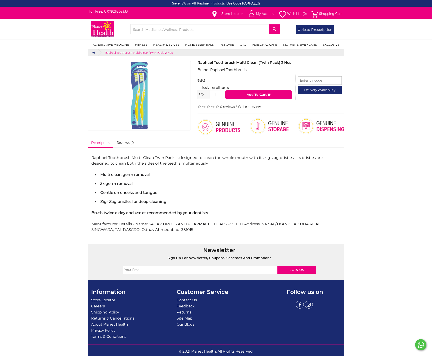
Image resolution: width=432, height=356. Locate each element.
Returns (184, 312)
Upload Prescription (315, 29)
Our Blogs (185, 324)
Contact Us (187, 300)
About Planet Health (109, 324)
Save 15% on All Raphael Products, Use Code (207, 3)
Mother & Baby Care (300, 44)
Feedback (186, 306)
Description (100, 143)
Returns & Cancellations (112, 318)
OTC (243, 44)
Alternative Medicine (111, 44)
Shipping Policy (105, 312)
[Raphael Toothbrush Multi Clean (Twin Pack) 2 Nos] (139, 95)
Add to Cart (257, 94)
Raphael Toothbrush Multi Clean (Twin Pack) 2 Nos (139, 52)
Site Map (184, 318)
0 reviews (227, 107)
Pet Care (227, 44)
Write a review (249, 107)
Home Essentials (199, 44)
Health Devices (166, 44)
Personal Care (264, 44)
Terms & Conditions (108, 336)
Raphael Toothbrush (228, 70)
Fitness (141, 44)
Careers (98, 306)
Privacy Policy (103, 330)
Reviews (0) (126, 143)
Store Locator (103, 300)
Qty (201, 94)
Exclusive (331, 44)
